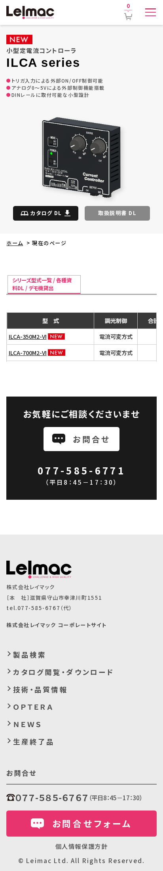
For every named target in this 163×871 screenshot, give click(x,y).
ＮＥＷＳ (27, 724)
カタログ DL (46, 213)
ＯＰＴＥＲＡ (33, 707)
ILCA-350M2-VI (28, 336)
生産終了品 (34, 741)
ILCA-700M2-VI (28, 352)
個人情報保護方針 (81, 846)
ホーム (14, 243)
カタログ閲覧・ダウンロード (63, 672)
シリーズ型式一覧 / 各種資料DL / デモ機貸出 (42, 284)
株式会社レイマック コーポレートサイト (56, 625)
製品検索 (29, 654)
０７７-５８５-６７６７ (52, 797)
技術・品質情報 (40, 689)
